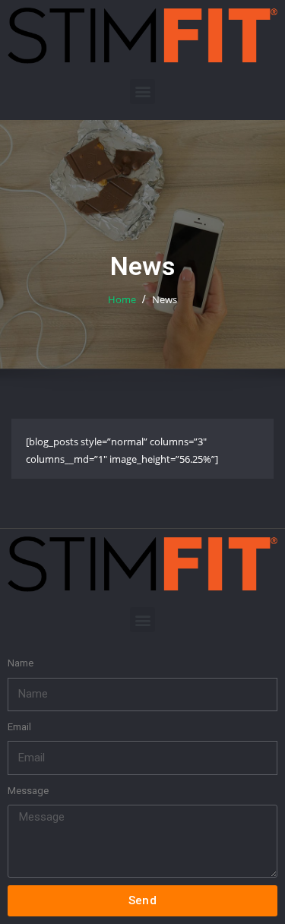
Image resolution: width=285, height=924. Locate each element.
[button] (142, 91)
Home (122, 299)
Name (20, 663)
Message (28, 790)
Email (19, 727)
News (164, 299)
